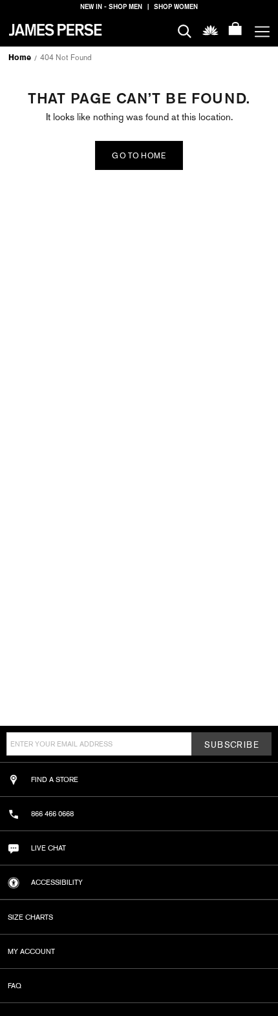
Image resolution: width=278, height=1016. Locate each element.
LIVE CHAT (48, 847)
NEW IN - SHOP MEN (111, 7)
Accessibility (57, 882)
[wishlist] (210, 29)
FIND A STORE (54, 779)
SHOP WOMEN (176, 7)
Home (19, 57)
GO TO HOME (139, 156)
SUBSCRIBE (231, 744)
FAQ (14, 985)
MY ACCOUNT (31, 951)
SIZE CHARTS (30, 917)
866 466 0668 (52, 813)
